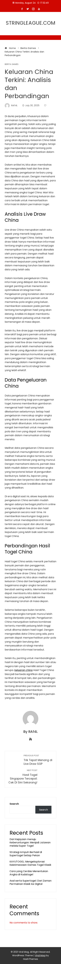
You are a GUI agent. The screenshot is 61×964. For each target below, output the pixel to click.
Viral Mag (40, 955)
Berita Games (11, 64)
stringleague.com (30, 22)
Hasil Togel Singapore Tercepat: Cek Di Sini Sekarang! (22, 776)
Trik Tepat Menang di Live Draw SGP (38, 760)
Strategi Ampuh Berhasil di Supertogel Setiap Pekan (26, 853)
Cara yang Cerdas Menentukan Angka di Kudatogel (29, 872)
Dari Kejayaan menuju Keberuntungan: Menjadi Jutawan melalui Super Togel (30, 842)
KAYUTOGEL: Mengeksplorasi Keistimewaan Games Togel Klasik (30, 863)
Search (14, 804)
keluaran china (23, 670)
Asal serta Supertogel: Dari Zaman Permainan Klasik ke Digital (30, 882)
